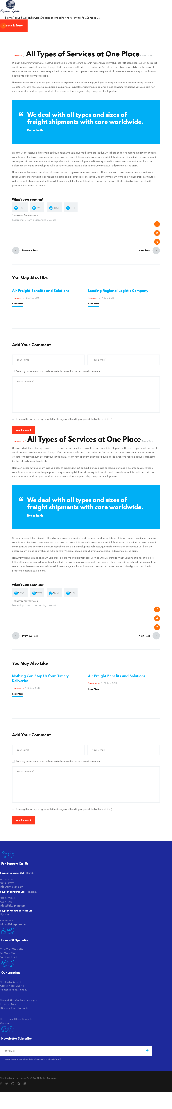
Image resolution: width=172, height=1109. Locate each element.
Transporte (18, 440)
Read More (17, 303)
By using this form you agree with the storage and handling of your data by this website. (64, 419)
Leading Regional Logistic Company (118, 290)
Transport (17, 55)
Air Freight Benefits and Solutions (40, 290)
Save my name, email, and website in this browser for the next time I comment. (58, 371)
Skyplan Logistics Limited (13, 1078)
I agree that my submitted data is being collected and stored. (32, 1059)
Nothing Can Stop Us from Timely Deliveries (40, 678)
